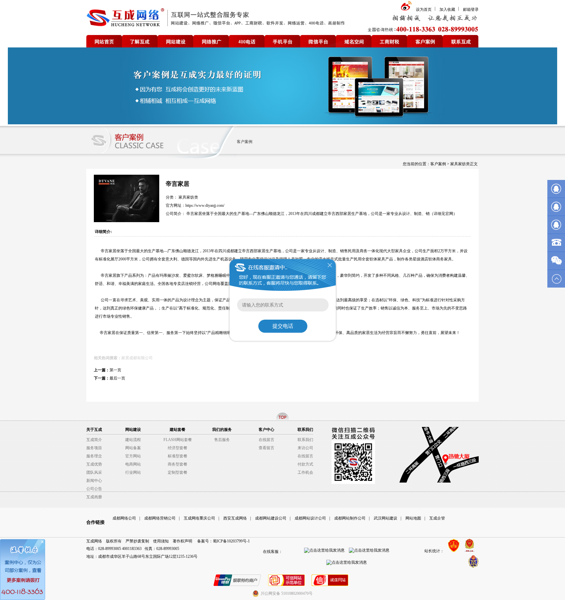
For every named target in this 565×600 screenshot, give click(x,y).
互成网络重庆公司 (199, 518)
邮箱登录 (471, 9)
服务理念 (94, 456)
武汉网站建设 (385, 518)
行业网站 (133, 472)
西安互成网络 (235, 518)
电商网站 (133, 464)
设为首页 (424, 9)
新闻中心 (94, 480)
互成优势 (94, 464)
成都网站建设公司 (270, 518)
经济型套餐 (177, 448)
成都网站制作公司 (350, 518)
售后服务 (222, 439)
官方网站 (133, 456)
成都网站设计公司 (310, 518)
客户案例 (244, 141)
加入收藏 (447, 9)
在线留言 (266, 439)
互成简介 (94, 439)
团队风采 (94, 472)
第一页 (115, 370)
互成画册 (94, 497)
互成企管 (437, 518)
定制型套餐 (177, 472)
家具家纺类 (460, 164)
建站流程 (133, 439)
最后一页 (117, 378)
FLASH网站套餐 (177, 439)
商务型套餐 (177, 464)
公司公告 (94, 488)
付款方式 (305, 464)
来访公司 (305, 448)
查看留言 (266, 448)
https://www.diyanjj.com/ (204, 205)
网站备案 (133, 448)
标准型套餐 (177, 456)
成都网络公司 (124, 518)
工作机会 (305, 472)
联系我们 (305, 439)
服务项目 (94, 448)
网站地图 (413, 518)
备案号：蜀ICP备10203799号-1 (223, 541)
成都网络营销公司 (160, 518)
